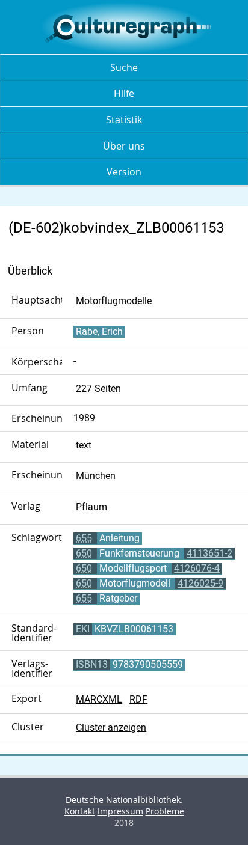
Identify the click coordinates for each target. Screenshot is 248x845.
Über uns (124, 146)
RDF (138, 699)
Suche (124, 67)
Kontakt (79, 811)
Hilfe (124, 93)
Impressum (120, 811)
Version (124, 171)
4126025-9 (200, 583)
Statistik (124, 119)
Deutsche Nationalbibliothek (123, 799)
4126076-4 (197, 568)
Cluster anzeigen (111, 727)
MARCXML (99, 699)
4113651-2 (209, 553)
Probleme (165, 811)
